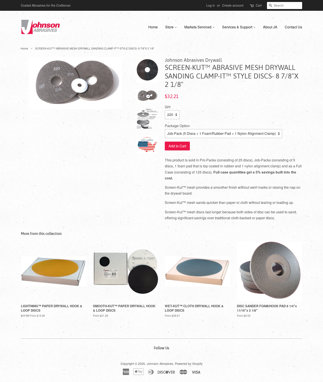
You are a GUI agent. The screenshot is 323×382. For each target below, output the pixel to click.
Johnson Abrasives (160, 363)
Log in (210, 5)
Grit (167, 106)
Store (169, 26)
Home (153, 26)
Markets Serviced (198, 26)
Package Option (177, 125)
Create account (232, 5)
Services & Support (237, 26)
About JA (270, 26)
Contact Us (293, 26)
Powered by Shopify (189, 363)
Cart (259, 5)
